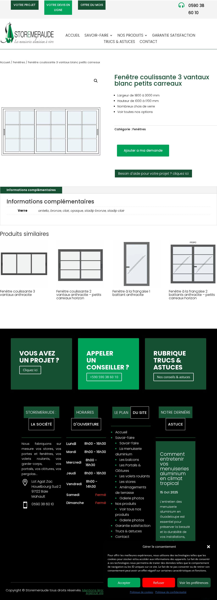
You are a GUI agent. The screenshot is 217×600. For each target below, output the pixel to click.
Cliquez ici (30, 370)
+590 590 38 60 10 (104, 377)
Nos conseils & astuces (173, 377)
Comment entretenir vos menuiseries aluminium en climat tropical (174, 469)
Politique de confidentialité (170, 592)
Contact (148, 42)
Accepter (124, 583)
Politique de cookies (141, 592)
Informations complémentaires (31, 190)
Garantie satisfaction (173, 36)
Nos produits (130, 36)
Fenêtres (19, 62)
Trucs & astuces (119, 42)
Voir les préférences (193, 583)
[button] (208, 547)
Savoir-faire (96, 36)
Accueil (72, 36)
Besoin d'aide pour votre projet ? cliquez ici (153, 173)
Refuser (158, 583)
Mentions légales (95, 590)
